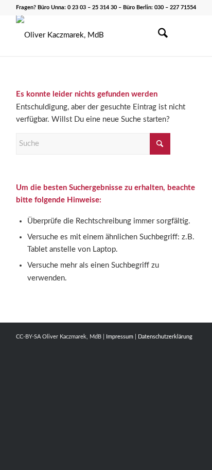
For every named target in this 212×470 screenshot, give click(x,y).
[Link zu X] (157, 348)
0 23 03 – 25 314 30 (92, 7)
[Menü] (182, 35)
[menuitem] (158, 35)
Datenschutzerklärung (165, 337)
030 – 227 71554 (175, 7)
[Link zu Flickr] (188, 348)
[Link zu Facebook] (142, 348)
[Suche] (158, 35)
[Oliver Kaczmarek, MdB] (88, 35)
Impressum (119, 337)
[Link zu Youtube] (173, 348)
